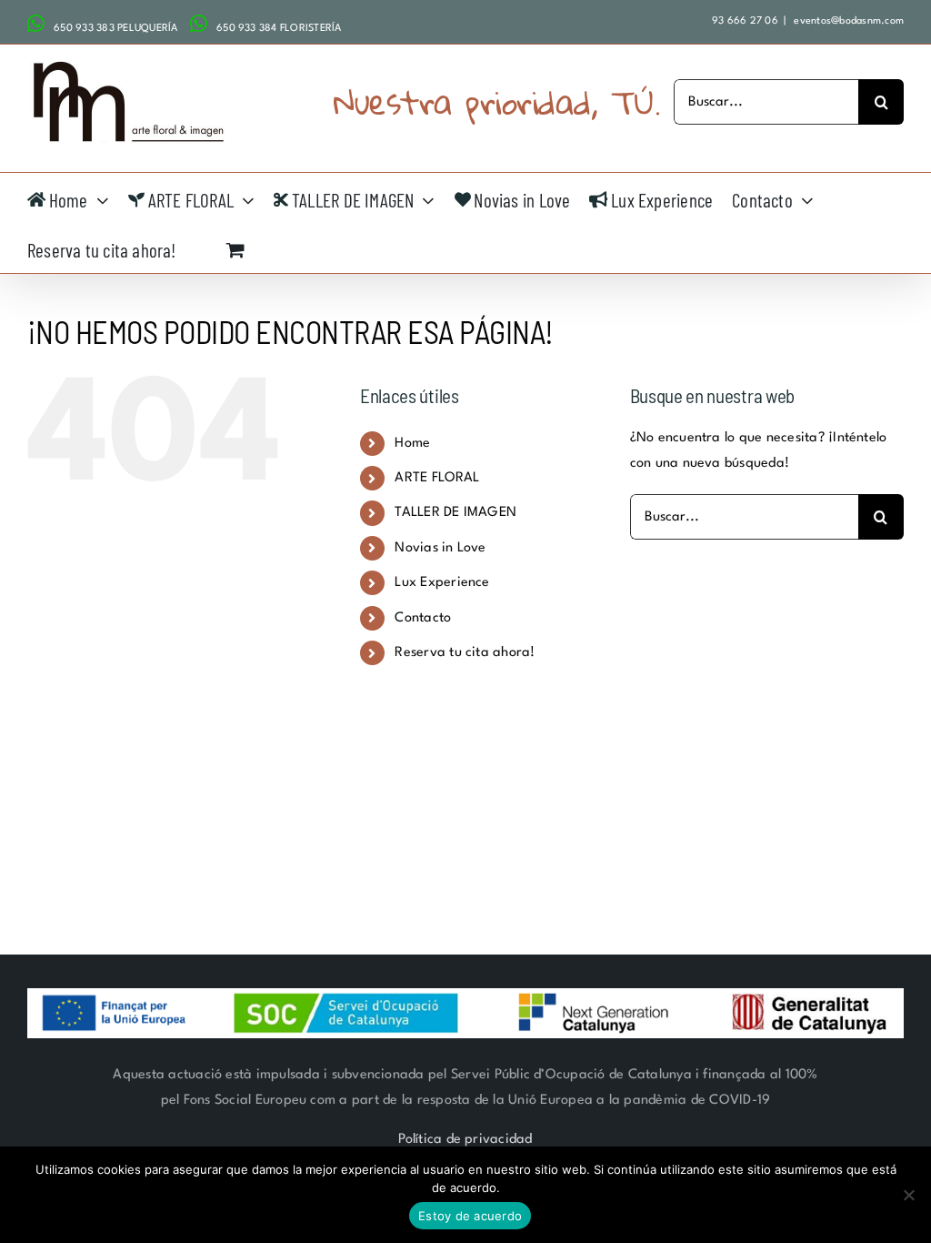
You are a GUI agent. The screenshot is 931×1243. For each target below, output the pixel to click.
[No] (908, 1195)
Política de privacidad (465, 1140)
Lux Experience (442, 583)
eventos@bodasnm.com (847, 21)
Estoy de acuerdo (470, 1215)
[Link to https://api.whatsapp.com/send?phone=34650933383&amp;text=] (36, 24)
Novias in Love (440, 548)
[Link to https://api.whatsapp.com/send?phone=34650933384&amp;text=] (198, 24)
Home (412, 443)
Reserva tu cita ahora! (465, 653)
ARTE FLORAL (437, 478)
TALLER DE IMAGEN (455, 513)
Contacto (423, 618)
